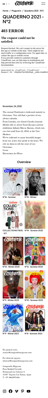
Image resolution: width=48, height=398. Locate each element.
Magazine (16, 10)
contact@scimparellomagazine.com (17, 352)
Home (5, 10)
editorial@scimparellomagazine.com (18, 361)
